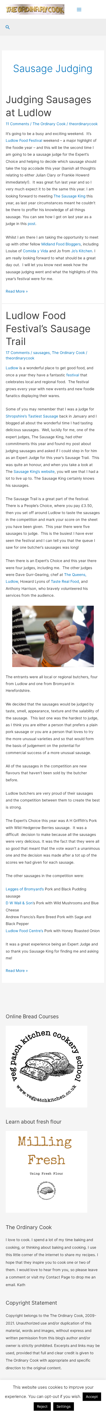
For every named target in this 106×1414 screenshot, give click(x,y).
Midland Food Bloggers (61, 244)
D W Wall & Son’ (19, 903)
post (31, 223)
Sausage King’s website (34, 471)
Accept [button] (92, 1396)
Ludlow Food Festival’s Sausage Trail (48, 328)
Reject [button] (42, 1406)
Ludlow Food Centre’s (24, 931)
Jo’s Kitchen (81, 251)
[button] (7, 27)
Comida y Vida (35, 251)
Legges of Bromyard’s (25, 889)
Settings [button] (64, 1406)
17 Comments (18, 352)
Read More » (17, 292)
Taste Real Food (65, 581)
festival (72, 375)
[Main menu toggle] (79, 9)
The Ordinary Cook (49, 124)
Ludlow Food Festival (24, 140)
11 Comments (17, 124)
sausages (41, 352)
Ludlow (12, 368)
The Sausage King (69, 196)
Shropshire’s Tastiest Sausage (32, 416)
